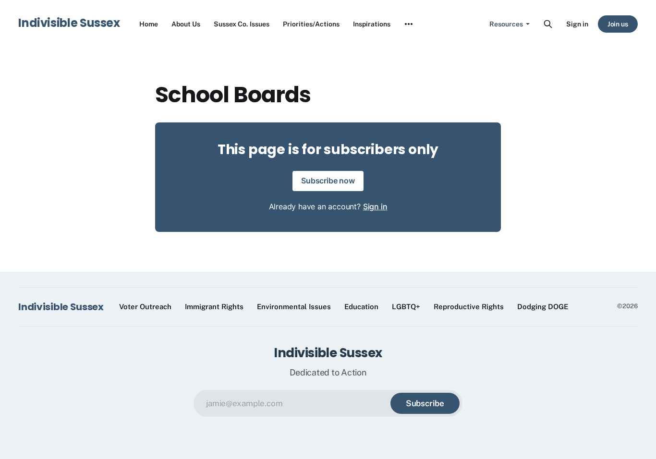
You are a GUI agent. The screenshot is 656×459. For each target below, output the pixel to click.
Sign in (577, 24)
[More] (408, 24)
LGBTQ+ (406, 306)
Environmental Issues (294, 306)
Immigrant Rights (214, 306)
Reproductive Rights (469, 306)
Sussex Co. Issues (241, 24)
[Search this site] (548, 24)
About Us (185, 24)
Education (361, 306)
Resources (506, 24)
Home (148, 24)
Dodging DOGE (542, 306)
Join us (618, 24)
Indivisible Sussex (69, 23)
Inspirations (371, 24)
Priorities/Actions (311, 24)
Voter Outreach (145, 306)
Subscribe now (328, 180)
